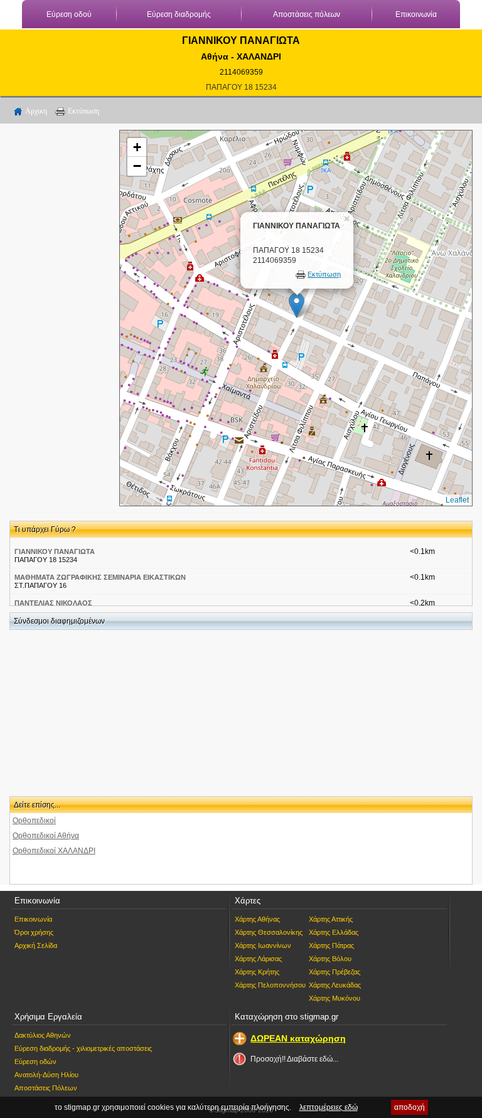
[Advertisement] (59, 318)
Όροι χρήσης (33, 932)
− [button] (137, 166)
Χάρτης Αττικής (331, 919)
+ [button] (137, 147)
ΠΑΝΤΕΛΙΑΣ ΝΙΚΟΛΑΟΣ (53, 603)
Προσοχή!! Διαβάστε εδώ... (294, 1059)
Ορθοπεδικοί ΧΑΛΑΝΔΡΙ (54, 850)
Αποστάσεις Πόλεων (45, 1088)
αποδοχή (409, 1107)
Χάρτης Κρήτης (257, 972)
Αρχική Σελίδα (35, 945)
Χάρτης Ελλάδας (333, 932)
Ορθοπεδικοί (34, 820)
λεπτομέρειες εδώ (328, 1107)
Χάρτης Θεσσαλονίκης (269, 932)
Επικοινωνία (416, 14)
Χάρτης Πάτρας (331, 945)
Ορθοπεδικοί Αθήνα (46, 835)
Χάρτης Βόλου (330, 958)
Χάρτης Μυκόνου (334, 998)
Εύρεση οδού (69, 14)
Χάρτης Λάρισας (258, 958)
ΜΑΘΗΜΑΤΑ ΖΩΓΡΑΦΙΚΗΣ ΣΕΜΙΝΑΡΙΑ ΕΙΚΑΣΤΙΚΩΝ (100, 577)
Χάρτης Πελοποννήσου (270, 985)
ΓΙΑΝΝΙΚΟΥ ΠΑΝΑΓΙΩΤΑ (54, 551)
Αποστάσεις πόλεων (306, 14)
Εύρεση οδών (35, 1061)
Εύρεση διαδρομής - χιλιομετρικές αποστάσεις (83, 1048)
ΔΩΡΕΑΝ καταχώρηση (298, 1038)
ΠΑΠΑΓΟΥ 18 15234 (241, 87)
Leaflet (457, 500)
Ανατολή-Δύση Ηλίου (46, 1074)
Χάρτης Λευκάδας (335, 985)
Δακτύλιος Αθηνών (42, 1035)
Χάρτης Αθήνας (257, 919)
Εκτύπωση (83, 111)
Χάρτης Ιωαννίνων (263, 945)
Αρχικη (36, 111)
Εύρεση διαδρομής (179, 14)
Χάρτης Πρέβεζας (334, 972)
